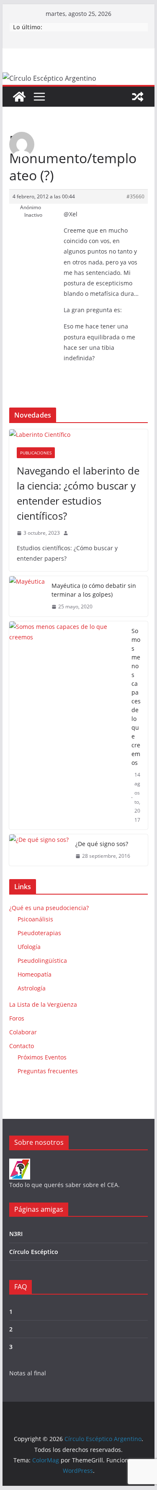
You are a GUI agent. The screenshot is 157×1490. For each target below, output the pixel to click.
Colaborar (23, 1032)
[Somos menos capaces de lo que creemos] (67, 725)
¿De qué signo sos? (101, 844)
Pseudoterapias (39, 933)
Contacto (21, 1046)
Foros (16, 1018)
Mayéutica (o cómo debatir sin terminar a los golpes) (93, 590)
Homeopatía (34, 974)
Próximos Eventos (42, 1057)
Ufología (29, 947)
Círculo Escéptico (33, 1252)
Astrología (32, 988)
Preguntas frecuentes (48, 1071)
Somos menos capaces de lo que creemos (136, 697)
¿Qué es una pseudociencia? (49, 908)
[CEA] (19, 1164)
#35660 (135, 196)
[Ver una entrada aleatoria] (138, 97)
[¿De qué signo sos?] (39, 850)
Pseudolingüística (42, 960)
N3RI (16, 1234)
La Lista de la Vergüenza (43, 1004)
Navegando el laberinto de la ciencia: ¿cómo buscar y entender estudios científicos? (78, 493)
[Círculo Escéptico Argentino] (19, 97)
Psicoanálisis (35, 919)
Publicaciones (35, 453)
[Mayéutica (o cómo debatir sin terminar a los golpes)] (27, 596)
